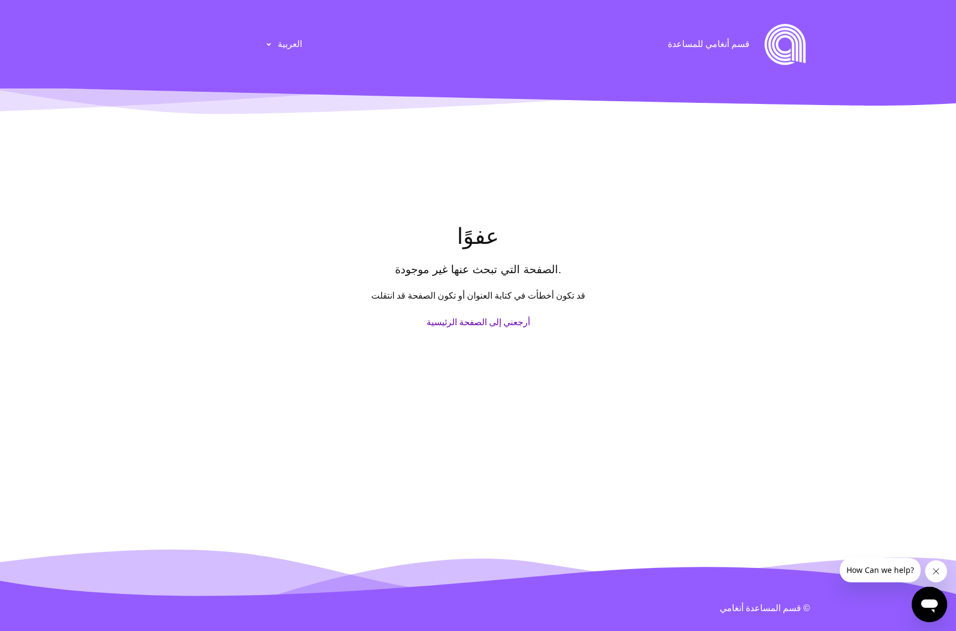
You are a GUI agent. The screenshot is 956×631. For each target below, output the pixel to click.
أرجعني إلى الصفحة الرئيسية (478, 322)
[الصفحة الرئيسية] (785, 44)
